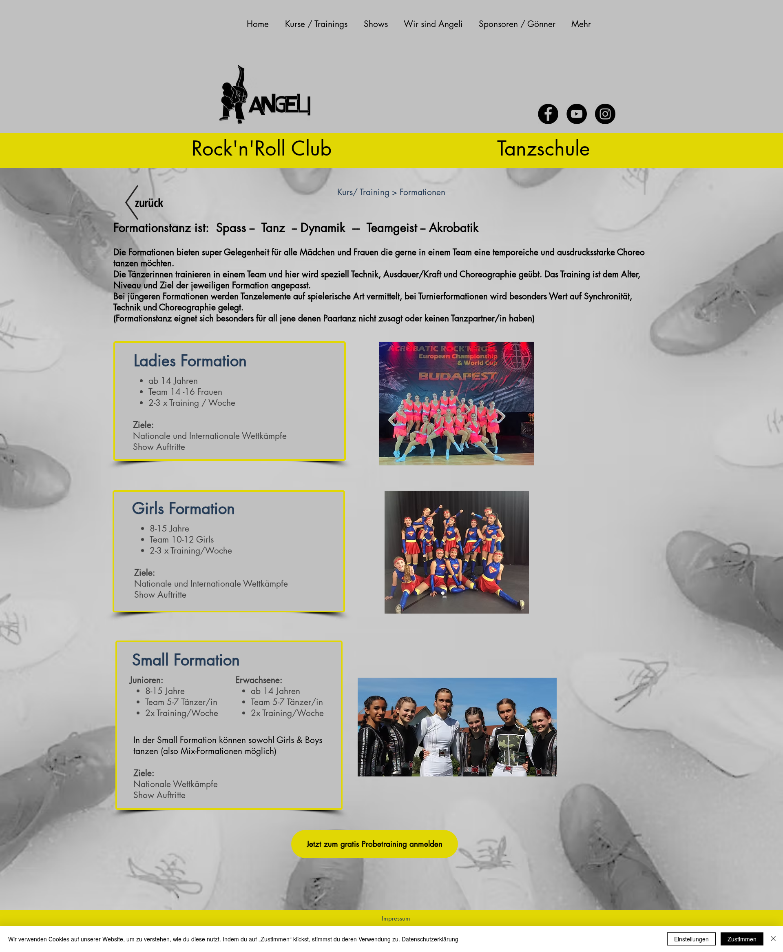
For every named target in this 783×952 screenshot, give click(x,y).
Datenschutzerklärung (430, 939)
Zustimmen (742, 939)
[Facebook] (548, 114)
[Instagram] (605, 114)
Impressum (396, 918)
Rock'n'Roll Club (262, 148)
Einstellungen (691, 939)
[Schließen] (773, 938)
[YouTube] (576, 114)
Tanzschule (543, 148)
